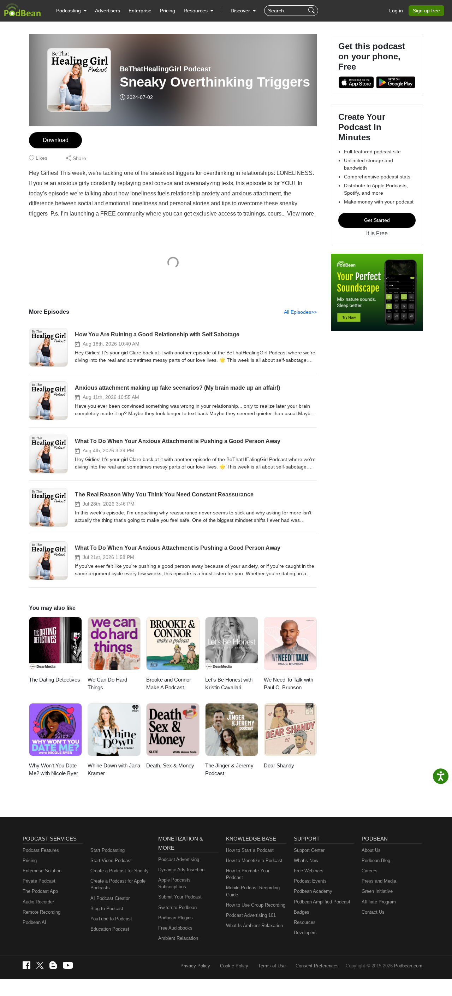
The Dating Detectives (54, 680)
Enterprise (140, 10)
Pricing (167, 10)
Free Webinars (308, 870)
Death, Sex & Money (170, 765)
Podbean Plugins (175, 917)
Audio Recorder (38, 901)
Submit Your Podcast (180, 897)
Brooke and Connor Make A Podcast (168, 684)
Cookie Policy (234, 965)
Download (56, 140)
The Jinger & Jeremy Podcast (229, 769)
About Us (371, 850)
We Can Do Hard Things (107, 684)
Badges (301, 912)
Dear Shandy (279, 765)
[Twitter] (40, 965)
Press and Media (379, 881)
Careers (369, 870)
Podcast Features (41, 850)
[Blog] (53, 965)
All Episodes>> (300, 312)
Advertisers (107, 10)
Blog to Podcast (106, 908)
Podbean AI (34, 922)
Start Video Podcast (111, 860)
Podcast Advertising (178, 859)
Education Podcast (109, 929)
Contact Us (373, 912)
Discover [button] (241, 10)
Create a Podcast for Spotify (119, 870)
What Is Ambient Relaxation (254, 925)
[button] (71, 10)
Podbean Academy (313, 891)
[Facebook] (26, 965)
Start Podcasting (107, 850)
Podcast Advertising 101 (251, 915)
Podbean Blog (376, 860)
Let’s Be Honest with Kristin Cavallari (228, 684)
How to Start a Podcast (250, 850)
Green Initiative (377, 891)
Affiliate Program (379, 901)
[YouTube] (68, 965)
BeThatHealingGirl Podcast (165, 69)
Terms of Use (272, 965)
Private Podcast (39, 881)
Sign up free (426, 10)
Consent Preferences (317, 965)
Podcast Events (310, 881)
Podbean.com (408, 965)
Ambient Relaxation (178, 938)
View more (300, 214)
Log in (396, 10)
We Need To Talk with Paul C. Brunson (288, 684)
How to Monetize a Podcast (254, 860)
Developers (305, 932)
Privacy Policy (195, 965)
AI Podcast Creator (110, 898)
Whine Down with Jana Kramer (114, 769)
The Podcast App (40, 891)
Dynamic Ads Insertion (181, 869)
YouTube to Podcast (111, 918)
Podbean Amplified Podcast (322, 901)
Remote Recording (41, 912)
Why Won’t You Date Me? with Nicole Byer (53, 769)
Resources (305, 922)
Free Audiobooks (175, 928)
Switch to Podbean (177, 907)
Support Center (309, 850)
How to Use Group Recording (255, 905)
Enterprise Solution (42, 870)
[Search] (312, 11)
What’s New (306, 860)
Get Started (377, 220)
